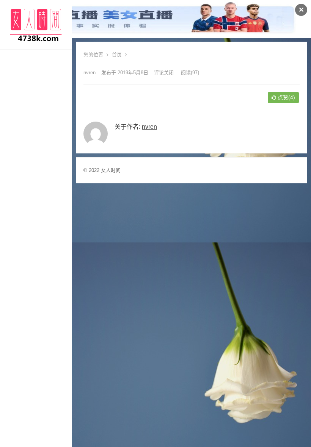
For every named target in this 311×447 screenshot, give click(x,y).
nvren (89, 72)
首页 (117, 55)
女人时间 (111, 170)
